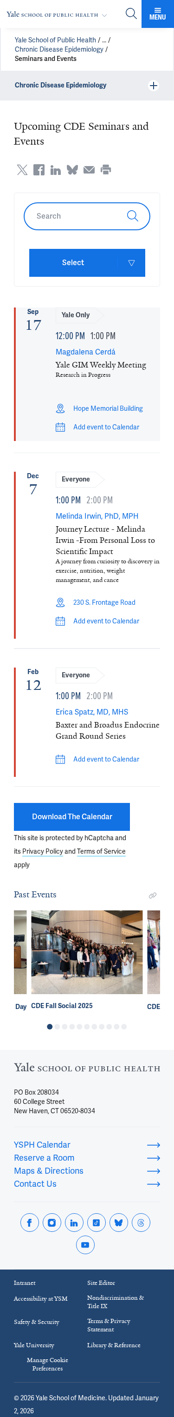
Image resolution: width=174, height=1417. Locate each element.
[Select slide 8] (102, 1026)
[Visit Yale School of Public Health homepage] (87, 1069)
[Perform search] (131, 14)
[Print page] (105, 169)
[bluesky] (119, 1222)
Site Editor (101, 1283)
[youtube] (85, 1245)
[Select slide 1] (50, 1026)
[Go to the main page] (59, 14)
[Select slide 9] (109, 1026)
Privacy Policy (42, 851)
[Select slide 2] (57, 1026)
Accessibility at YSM (41, 1299)
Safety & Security (36, 1322)
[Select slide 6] (87, 1026)
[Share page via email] (89, 169)
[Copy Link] (152, 895)
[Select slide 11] (124, 1026)
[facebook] (29, 1222)
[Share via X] (22, 169)
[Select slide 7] (94, 1026)
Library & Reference (114, 1345)
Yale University (34, 1345)
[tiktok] (96, 1222)
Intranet (24, 1283)
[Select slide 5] (80, 1026)
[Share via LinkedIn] (55, 169)
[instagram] (52, 1222)
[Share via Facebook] (39, 169)
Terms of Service (101, 851)
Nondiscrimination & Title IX (115, 1302)
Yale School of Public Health (55, 40)
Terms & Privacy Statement (108, 1325)
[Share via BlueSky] (72, 169)
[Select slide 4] (72, 1026)
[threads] (141, 1222)
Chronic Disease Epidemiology (59, 49)
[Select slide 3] (65, 1026)
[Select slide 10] (117, 1026)
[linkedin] (74, 1222)
